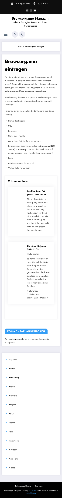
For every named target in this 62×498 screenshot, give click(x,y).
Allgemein (13, 359)
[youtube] (35, 10)
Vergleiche (13, 458)
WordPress (32, 490)
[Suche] (15, 34)
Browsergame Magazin (30, 18)
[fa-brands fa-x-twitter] (31, 10)
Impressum (39, 486)
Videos (12, 467)
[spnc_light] (22, 34)
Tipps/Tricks (14, 440)
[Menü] (5, 34)
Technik (12, 422)
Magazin (12, 404)
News (11, 413)
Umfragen (13, 449)
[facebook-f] (27, 10)
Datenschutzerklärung (23, 486)
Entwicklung (14, 377)
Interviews (13, 395)
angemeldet (19, 339)
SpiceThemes (31, 493)
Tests (11, 431)
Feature (12, 386)
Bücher (12, 368)
